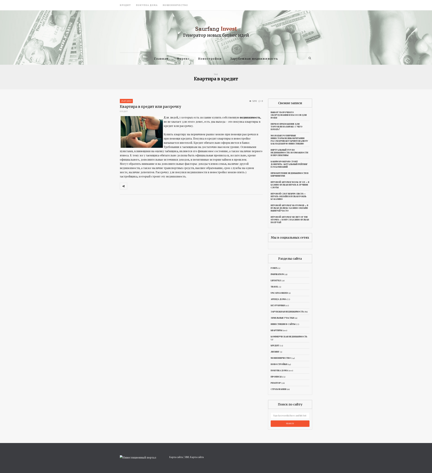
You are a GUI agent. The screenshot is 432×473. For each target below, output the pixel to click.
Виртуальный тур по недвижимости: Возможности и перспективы (289, 152)
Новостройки (210, 58)
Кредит (125, 5)
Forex (274, 268)
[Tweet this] (138, 186)
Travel (274, 286)
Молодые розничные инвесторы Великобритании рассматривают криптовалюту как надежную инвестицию (289, 139)
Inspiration (277, 274)
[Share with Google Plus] (145, 186)
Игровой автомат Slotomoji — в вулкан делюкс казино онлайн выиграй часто (289, 208)
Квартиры (276, 330)
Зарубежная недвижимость (254, 58)
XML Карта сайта (194, 457)
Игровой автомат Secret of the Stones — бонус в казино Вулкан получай (290, 220)
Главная (161, 58)
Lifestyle (276, 280)
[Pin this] (153, 186)
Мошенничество (175, 5)
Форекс (183, 58)
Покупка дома (147, 5)
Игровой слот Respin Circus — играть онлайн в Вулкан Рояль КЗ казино (288, 196)
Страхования (278, 389)
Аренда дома (278, 299)
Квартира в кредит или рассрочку (150, 106)
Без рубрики (278, 305)
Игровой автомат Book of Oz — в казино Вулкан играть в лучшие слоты (290, 185)
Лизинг (275, 351)
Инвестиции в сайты (283, 324)
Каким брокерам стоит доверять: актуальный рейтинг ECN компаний (289, 164)
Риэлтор (276, 383)
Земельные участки (282, 317)
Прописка (276, 376)
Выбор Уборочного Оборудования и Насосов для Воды (289, 115)
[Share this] (130, 186)
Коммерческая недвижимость (289, 336)
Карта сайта (176, 457)
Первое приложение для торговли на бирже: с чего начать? (286, 127)
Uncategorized (279, 293)
